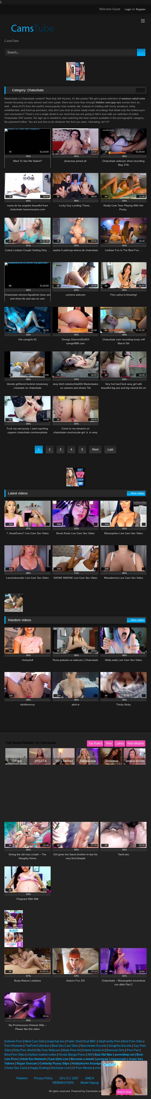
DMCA (89, 1078)
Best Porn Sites (132, 1041)
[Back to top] (140, 1089)
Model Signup (89, 1082)
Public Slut (73, 1041)
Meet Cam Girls (34, 1041)
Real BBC (89, 1041)
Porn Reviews (13, 1045)
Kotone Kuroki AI (93, 1050)
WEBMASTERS (63, 1082)
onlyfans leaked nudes (41, 1054)
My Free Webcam (48, 1050)
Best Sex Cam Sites (65, 1045)
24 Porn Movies (82, 1067)
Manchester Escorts (93, 1045)
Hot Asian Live (60, 1067)
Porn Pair (133, 1050)
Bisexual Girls (115, 1050)
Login (128, 9)
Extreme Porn (13, 1041)
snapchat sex (55, 1041)
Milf (90, 1054)
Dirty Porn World (24, 1050)
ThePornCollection (37, 1045)
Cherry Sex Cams (16, 1067)
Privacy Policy (43, 1078)
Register (141, 9)
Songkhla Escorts (119, 1045)
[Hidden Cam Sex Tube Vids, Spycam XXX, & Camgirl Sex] (75, 28)
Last (110, 449)
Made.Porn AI (71, 1050)
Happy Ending (39, 1067)
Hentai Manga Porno (72, 1054)
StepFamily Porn (109, 1041)
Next (95, 449)
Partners (21, 1078)
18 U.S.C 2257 (69, 1078)
